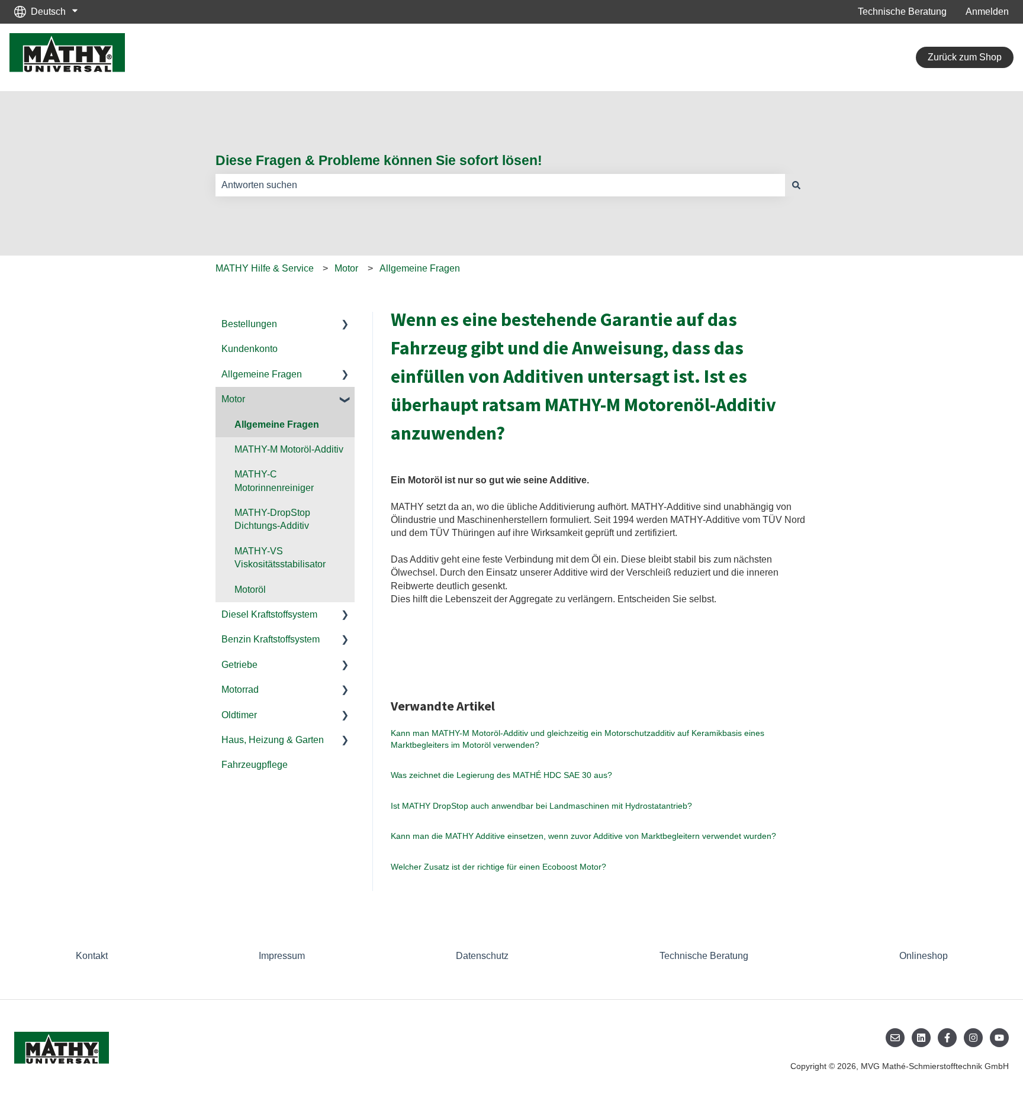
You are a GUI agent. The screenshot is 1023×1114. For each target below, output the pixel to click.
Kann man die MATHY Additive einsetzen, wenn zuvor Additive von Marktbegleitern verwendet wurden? (583, 836)
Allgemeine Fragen (419, 268)
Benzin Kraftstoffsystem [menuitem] (270, 639)
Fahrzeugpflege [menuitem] (254, 765)
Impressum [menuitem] (282, 956)
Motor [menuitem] (233, 399)
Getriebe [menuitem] (239, 665)
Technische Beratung (902, 12)
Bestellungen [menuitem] (249, 324)
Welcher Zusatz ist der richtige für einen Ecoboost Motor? (498, 866)
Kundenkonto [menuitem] (249, 349)
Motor (346, 268)
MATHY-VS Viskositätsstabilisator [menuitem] (280, 557)
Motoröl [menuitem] (250, 590)
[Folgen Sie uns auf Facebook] (947, 1037)
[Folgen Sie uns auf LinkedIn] (921, 1037)
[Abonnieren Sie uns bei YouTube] (999, 1037)
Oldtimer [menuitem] (239, 715)
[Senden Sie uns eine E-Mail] (895, 1037)
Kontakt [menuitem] (92, 956)
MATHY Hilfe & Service (264, 268)
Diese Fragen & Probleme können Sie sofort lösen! (378, 160)
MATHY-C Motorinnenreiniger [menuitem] (274, 480)
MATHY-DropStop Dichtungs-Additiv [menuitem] (272, 519)
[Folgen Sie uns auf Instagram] (973, 1037)
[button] (345, 325)
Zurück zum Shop (965, 57)
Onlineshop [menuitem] (923, 956)
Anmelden (987, 12)
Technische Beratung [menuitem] (704, 956)
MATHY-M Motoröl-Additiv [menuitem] (288, 449)
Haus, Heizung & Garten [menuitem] (272, 740)
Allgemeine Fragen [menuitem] (261, 374)
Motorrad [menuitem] (240, 689)
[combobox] (500, 185)
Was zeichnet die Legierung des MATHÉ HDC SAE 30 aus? (501, 775)
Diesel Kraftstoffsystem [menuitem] (269, 614)
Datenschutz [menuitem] (482, 956)
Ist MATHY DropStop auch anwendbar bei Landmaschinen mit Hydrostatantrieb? (541, 806)
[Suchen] (796, 185)
